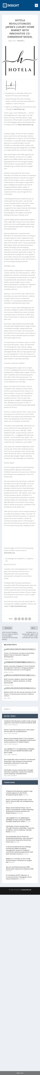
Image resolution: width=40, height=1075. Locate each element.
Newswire (20, 41)
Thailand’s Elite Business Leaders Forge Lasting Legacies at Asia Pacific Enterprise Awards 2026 (20, 722)
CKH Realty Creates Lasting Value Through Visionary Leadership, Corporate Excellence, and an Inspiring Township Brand (18, 772)
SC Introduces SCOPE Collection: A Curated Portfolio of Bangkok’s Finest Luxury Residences (19, 877)
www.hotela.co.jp (9, 553)
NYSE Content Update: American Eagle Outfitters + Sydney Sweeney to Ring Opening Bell (18, 681)
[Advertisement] (20, 984)
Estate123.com (26, 890)
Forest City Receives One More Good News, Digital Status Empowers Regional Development (19, 655)
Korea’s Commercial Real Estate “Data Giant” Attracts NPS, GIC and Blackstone (19, 730)
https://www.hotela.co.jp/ (18, 606)
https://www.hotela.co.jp (25, 125)
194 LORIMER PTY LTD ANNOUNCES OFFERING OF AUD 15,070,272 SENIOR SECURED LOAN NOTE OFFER (19, 750)
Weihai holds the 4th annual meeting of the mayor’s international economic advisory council (20, 694)
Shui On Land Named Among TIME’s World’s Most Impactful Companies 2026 (19, 868)
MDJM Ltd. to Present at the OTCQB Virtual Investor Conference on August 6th (19, 860)
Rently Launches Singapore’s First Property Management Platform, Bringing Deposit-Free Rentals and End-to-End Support (19, 668)
